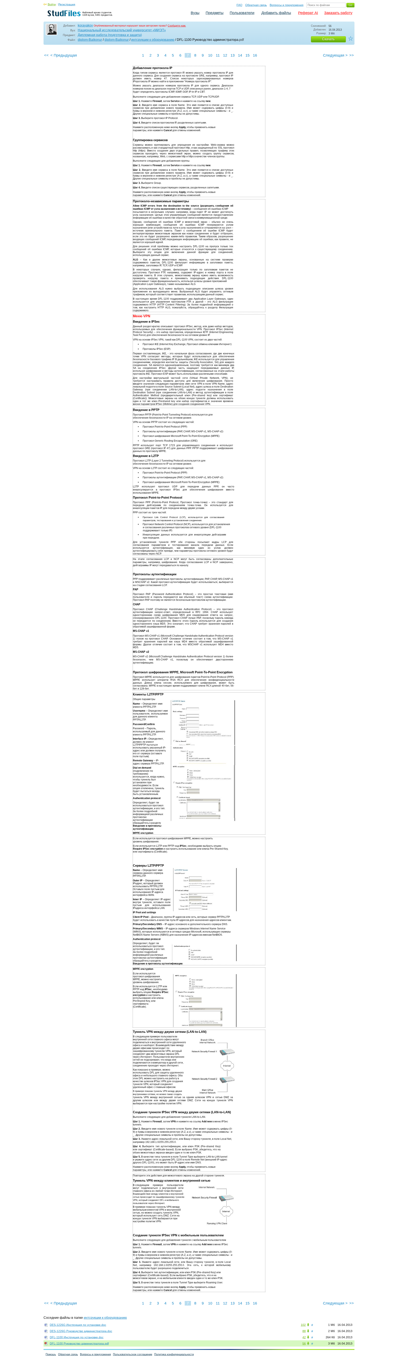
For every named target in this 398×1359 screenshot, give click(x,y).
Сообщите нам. (177, 25)
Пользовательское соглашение (132, 1354)
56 (304, 1343)
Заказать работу (338, 13)
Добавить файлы (276, 13)
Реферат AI (308, 13)
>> (351, 55)
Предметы (214, 13)
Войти (52, 4)
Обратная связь (256, 5)
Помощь (51, 1354)
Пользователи (242, 13)
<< (46, 55)
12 (225, 55)
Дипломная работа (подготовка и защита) (110, 35)
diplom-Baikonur (90, 39)
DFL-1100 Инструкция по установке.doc (76, 1337)
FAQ (239, 5)
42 (304, 1337)
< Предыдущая (63, 55)
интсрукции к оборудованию (152, 39)
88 (304, 1331)
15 (247, 55)
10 (210, 55)
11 (218, 55)
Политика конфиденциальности (174, 1354)
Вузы (195, 13)
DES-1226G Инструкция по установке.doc (78, 1324)
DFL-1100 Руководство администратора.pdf (79, 1343)
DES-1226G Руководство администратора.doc (81, 1331)
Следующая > (335, 55)
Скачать (328, 39)
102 (303, 1324)
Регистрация (66, 4)
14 (240, 55)
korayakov (85, 25)
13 (233, 55)
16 (255, 55)
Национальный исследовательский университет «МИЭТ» (122, 30)
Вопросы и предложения (286, 5)
